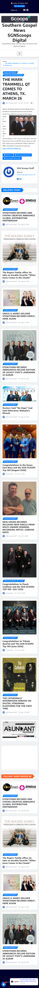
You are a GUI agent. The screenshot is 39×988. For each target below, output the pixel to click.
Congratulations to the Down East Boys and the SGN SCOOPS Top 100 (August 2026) (19, 467)
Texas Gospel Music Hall (13, 158)
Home (5, 61)
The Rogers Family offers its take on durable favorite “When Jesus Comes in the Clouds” (19, 275)
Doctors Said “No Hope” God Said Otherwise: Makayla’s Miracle (17, 410)
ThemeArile (22, 985)
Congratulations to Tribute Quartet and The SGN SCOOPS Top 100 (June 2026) (18, 644)
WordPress (27, 982)
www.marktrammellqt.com (12, 148)
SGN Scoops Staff (11, 103)
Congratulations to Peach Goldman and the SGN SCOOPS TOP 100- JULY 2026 (18, 587)
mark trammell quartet (23, 155)
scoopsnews (9, 474)
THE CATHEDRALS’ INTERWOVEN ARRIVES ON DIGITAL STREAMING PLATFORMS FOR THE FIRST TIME (17, 703)
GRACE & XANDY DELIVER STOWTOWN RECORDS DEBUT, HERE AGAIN (19, 316)
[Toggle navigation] (19, 53)
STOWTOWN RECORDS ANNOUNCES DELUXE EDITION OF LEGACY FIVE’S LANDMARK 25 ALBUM (19, 371)
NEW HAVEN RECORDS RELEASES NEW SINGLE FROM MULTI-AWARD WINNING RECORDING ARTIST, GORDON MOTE (19, 527)
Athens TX (9, 155)
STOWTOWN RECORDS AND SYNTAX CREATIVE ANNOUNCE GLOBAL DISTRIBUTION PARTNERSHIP (19, 217)
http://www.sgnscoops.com (26, 175)
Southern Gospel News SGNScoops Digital (19, 33)
